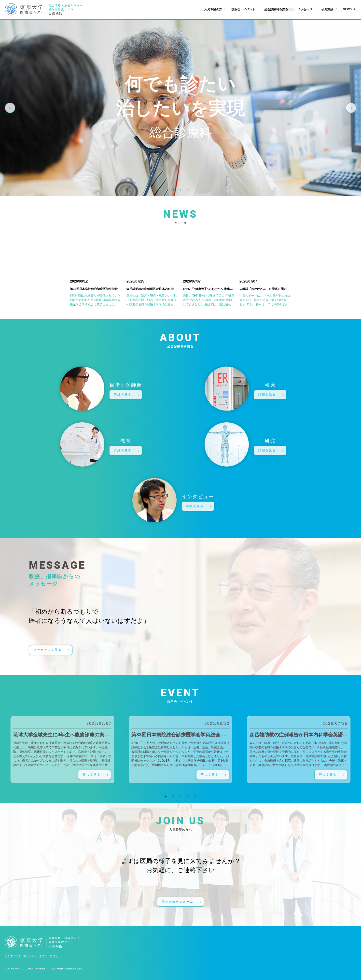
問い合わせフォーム (178, 901)
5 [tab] (195, 796)
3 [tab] (187, 189)
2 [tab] (180, 189)
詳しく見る (91, 774)
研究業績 (327, 9)
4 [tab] (187, 796)
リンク (9, 955)
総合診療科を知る (276, 9)
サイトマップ (23, 955)
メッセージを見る (48, 650)
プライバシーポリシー (47, 955)
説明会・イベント (243, 9)
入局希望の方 (213, 9)
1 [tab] (173, 189)
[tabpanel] (180, 749)
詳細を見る (123, 394)
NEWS (347, 9)
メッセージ (304, 9)
